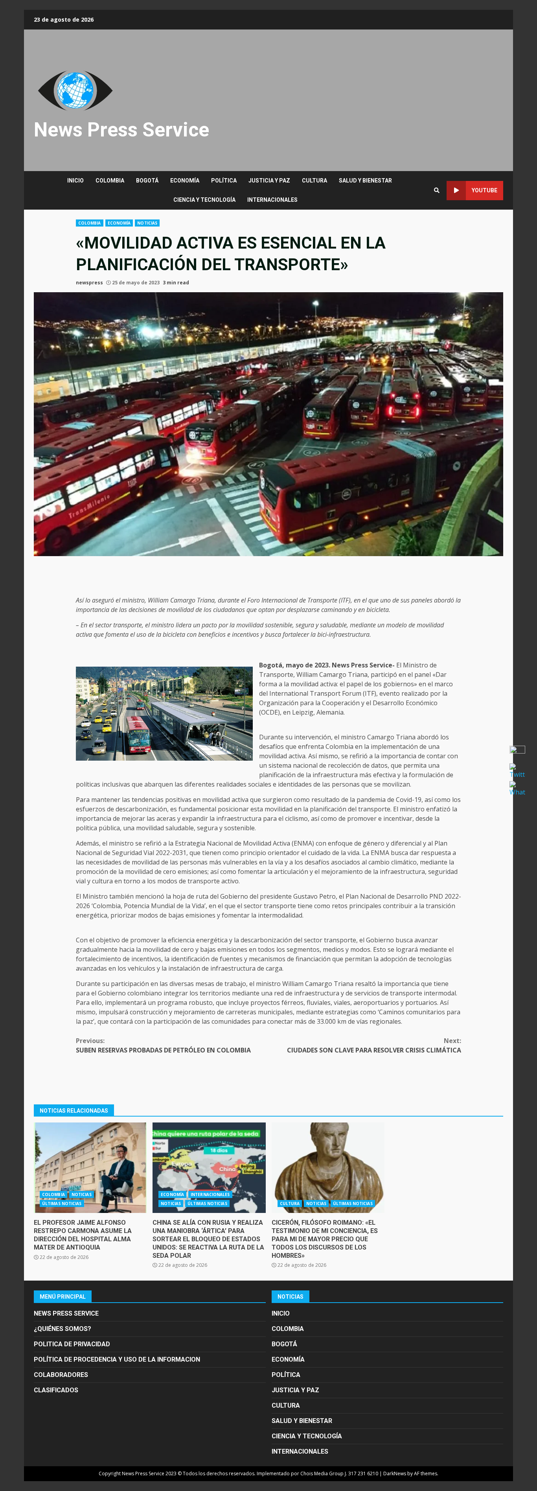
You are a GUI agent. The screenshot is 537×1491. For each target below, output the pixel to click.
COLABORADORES (61, 1375)
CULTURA (314, 180)
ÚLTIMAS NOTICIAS (62, 1203)
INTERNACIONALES (272, 200)
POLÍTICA (224, 180)
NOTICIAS (147, 223)
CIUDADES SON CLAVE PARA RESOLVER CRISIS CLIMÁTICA (374, 1045)
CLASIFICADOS (56, 1390)
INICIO (75, 180)
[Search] (437, 190)
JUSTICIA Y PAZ (269, 180)
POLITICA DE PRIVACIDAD (72, 1344)
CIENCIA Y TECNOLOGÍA (204, 200)
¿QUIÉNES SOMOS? (62, 1329)
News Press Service (121, 129)
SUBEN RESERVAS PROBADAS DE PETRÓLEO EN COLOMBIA (163, 1045)
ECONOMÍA (184, 180)
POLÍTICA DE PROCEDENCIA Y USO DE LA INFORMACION (117, 1359)
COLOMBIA (110, 180)
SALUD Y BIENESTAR (365, 180)
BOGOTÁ (147, 180)
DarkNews (394, 1473)
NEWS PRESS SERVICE (66, 1313)
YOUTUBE (484, 190)
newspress (89, 282)
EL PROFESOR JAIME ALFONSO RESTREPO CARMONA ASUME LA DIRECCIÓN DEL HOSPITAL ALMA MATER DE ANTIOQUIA (90, 1167)
